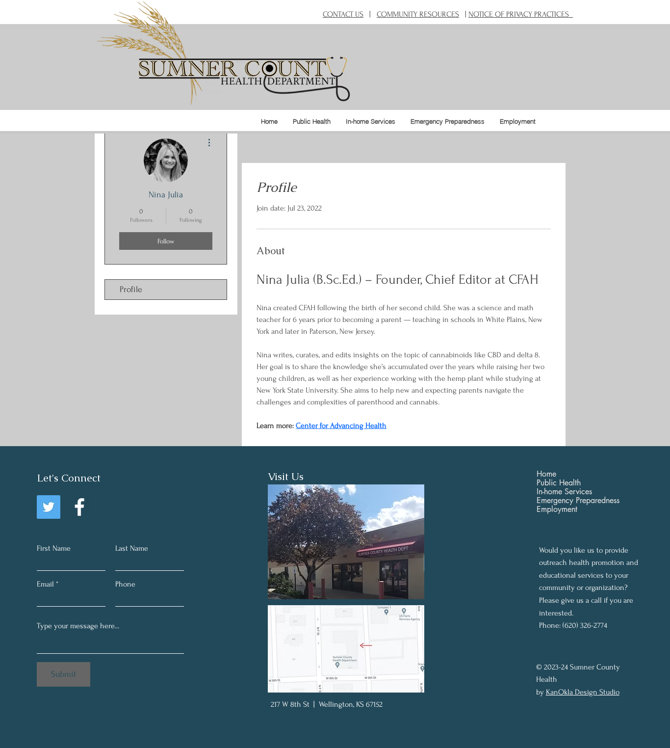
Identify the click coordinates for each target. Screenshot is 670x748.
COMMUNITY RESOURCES (418, 14)
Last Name (131, 548)
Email (45, 584)
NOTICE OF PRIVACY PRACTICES (520, 14)
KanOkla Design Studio (582, 692)
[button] (311, 121)
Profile (131, 289)
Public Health (559, 483)
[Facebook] (79, 507)
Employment (557, 509)
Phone (125, 584)
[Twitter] (48, 507)
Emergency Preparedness (578, 500)
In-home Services (564, 491)
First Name (54, 548)
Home (546, 474)
